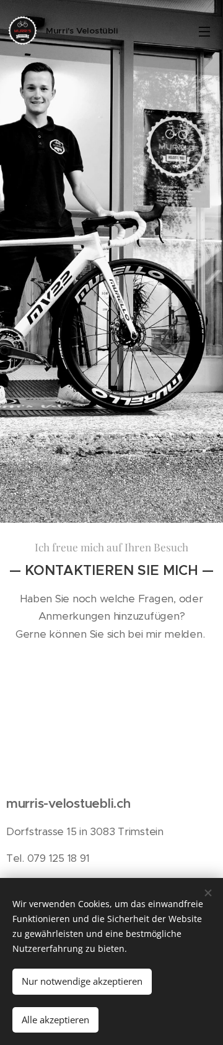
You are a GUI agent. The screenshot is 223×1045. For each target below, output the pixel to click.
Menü (204, 31)
